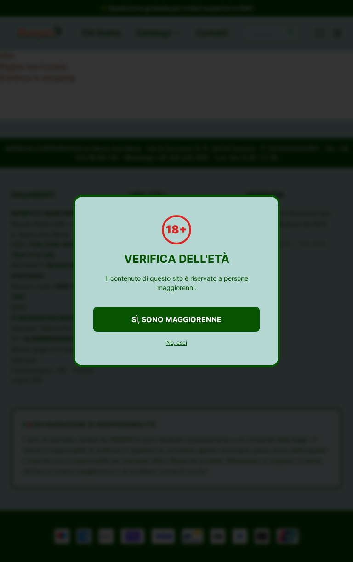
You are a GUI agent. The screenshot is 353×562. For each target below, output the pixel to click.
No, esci (176, 342)
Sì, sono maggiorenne (176, 319)
